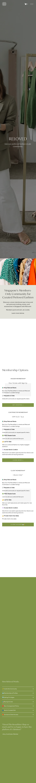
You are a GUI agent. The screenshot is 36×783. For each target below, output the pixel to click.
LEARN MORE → (18, 460)
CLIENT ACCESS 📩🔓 (18, 524)
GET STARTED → (18, 405)
